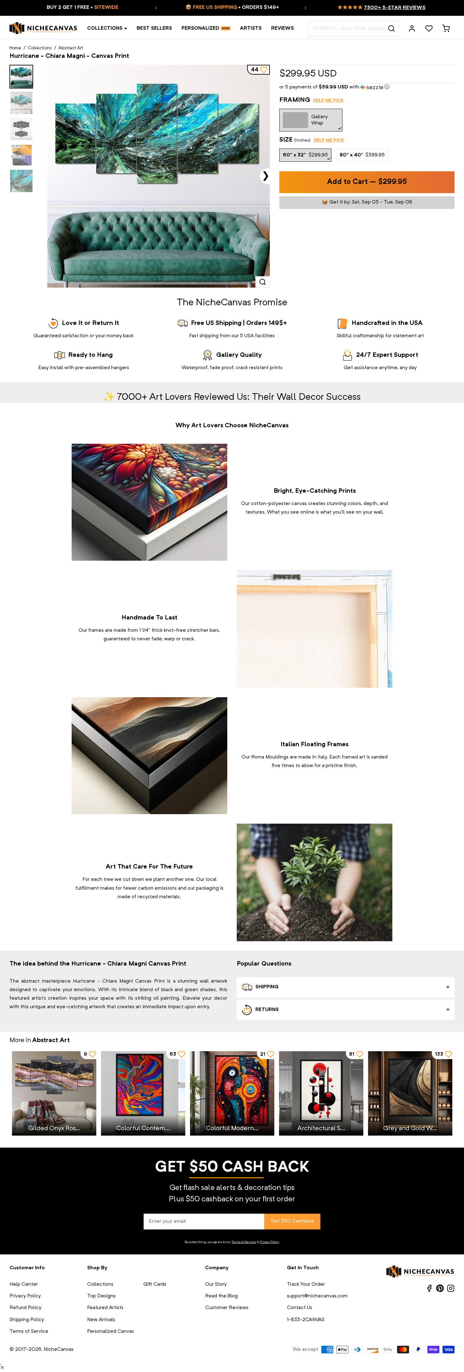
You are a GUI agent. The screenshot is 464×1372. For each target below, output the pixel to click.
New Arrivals (101, 1319)
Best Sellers (154, 28)
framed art (353, 757)
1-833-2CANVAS (305, 1319)
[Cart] (446, 28)
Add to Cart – (367, 182)
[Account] (411, 28)
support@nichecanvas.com (317, 1296)
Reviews (282, 28)
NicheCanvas (59, 1349)
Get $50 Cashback (292, 1221)
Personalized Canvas (110, 1331)
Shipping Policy (26, 1319)
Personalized (200, 28)
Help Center (23, 1284)
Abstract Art (70, 48)
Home (15, 48)
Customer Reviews (226, 1307)
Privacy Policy (269, 1242)
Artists (251, 28)
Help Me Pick (328, 100)
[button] (367, 87)
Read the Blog (221, 1296)
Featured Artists (105, 1307)
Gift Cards (154, 1284)
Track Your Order (306, 1284)
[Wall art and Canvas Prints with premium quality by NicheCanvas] (43, 28)
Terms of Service (244, 1242)
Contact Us (299, 1307)
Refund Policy (25, 1307)
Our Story (216, 1284)
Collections (104, 28)
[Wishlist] (428, 28)
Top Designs (101, 1296)
